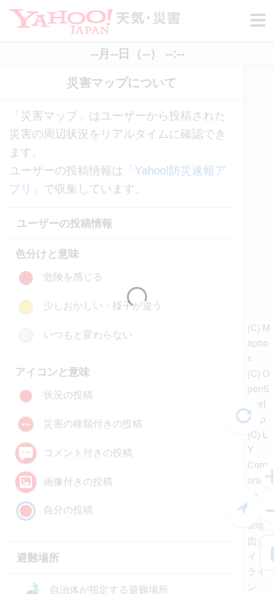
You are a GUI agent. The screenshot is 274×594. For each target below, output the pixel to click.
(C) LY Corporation (257, 464)
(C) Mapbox (258, 342)
